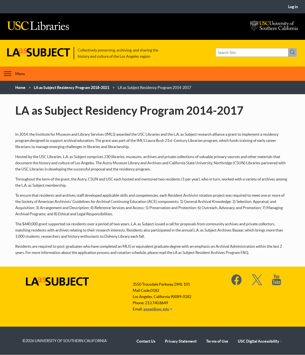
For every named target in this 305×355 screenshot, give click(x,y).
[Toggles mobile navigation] (7, 74)
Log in (293, 7)
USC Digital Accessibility (258, 341)
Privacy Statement (181, 341)
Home (20, 87)
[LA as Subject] (38, 55)
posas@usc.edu (156, 309)
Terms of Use (217, 341)
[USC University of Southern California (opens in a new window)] (274, 29)
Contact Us (146, 341)
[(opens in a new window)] (236, 284)
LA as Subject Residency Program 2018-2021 (71, 87)
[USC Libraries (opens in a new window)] (38, 29)
